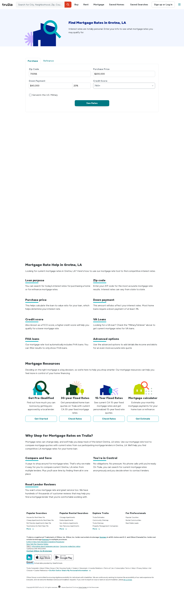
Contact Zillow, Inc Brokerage (39, 551)
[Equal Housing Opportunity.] (59, 587)
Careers (75, 568)
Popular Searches (36, 513)
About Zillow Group (47, 568)
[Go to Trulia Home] (9, 5)
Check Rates (75, 418)
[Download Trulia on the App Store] (43, 557)
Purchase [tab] (33, 61)
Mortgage (98, 4)
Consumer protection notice (70, 546)
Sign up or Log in (163, 4)
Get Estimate (143, 418)
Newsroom (84, 568)
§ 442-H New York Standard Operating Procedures (45, 542)
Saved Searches (139, 4)
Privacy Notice (142, 568)
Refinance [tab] (48, 60)
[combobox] (43, 5)
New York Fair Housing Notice (37, 544)
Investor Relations (95, 568)
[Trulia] (29, 557)
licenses (103, 537)
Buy (76, 4)
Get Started (41, 418)
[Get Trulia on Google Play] (63, 557)
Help (133, 568)
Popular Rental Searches (74, 513)
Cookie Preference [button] (40, 570)
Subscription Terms (122, 568)
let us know (128, 580)
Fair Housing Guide (63, 568)
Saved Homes (116, 4)
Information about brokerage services (45, 546)
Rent (86, 4)
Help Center (83, 587)
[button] (68, 5)
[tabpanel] (92, 86)
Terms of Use (109, 568)
